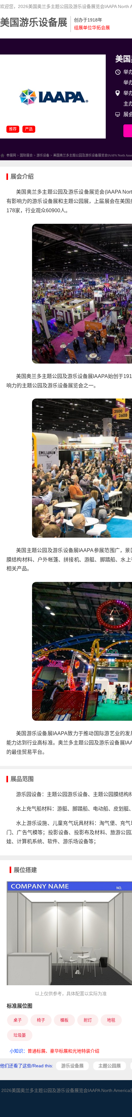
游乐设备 (43, 155)
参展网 (11, 155)
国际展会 (26, 155)
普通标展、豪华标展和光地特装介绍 (63, 1051)
